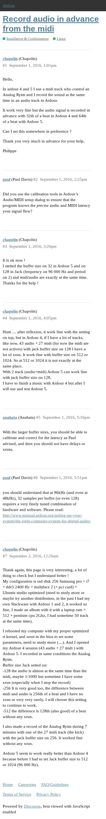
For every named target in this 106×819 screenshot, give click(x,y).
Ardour (9, 5)
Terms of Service (17, 794)
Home (8, 784)
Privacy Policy (48, 794)
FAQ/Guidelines (54, 784)
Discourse (32, 806)
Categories (27, 784)
